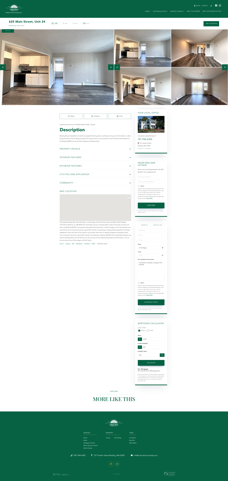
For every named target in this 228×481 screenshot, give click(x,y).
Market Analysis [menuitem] (87, 448)
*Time (139, 252)
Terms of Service (145, 309)
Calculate (151, 363)
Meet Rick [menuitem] (132, 440)
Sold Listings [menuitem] (117, 438)
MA (73, 244)
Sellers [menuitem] (85, 440)
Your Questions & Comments (146, 259)
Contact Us (141, 148)
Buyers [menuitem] (85, 438)
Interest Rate (142, 351)
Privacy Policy (149, 198)
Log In (198, 5)
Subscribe (151, 205)
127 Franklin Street (109, 455)
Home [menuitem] (147, 11)
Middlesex (79, 244)
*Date (139, 244)
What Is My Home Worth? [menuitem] (90, 445)
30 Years (142, 330)
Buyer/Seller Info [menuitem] (159, 11)
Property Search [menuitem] (176, 11)
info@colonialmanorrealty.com (145, 455)
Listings (67, 244)
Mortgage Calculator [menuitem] (89, 443)
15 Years (151, 330)
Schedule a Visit (157, 225)
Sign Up (205, 5)
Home (62, 244)
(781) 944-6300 (211, 5)
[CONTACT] (211, 23)
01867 (93, 244)
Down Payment (143, 343)
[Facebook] (110, 464)
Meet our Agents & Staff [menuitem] (212, 11)
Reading (87, 244)
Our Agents (148, 148)
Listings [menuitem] (108, 438)
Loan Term (142, 328)
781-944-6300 (145, 139)
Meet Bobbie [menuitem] (133, 443)
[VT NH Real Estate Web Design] (169, 474)
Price (139, 335)
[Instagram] (117, 464)
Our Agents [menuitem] (132, 438)
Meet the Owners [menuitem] (193, 11)
